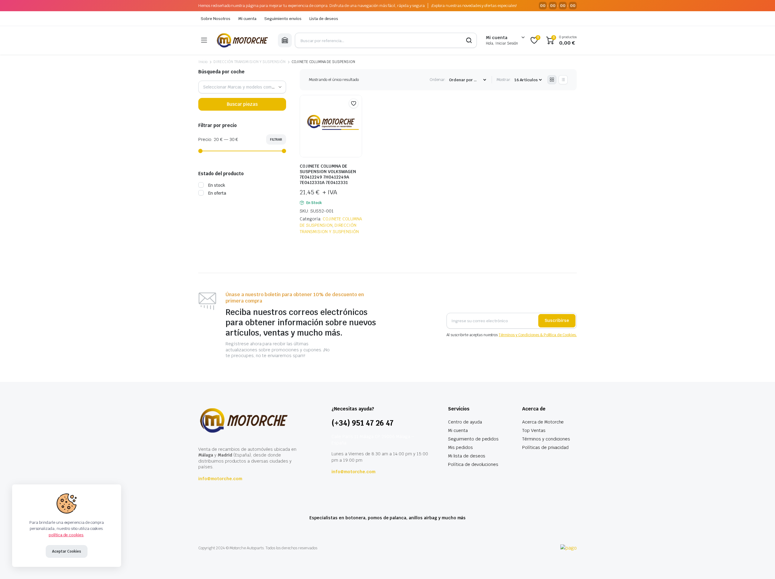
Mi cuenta (247, 18)
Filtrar (276, 139)
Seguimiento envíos (282, 18)
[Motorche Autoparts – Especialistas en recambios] (242, 40)
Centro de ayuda (465, 422)
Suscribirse (557, 320)
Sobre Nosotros (215, 18)
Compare (356, 115)
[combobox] (242, 87)
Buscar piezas (242, 104)
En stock (216, 185)
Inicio (202, 61)
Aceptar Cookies (66, 551)
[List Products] (563, 79)
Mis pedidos (460, 447)
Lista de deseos (323, 18)
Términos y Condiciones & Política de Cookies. (538, 335)
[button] (354, 103)
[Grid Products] (551, 79)
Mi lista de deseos (466, 456)
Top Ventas (534, 430)
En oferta (217, 193)
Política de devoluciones (473, 464)
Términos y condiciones (546, 439)
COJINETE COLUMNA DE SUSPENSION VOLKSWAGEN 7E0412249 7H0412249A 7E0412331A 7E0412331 (328, 174)
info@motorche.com (220, 478)
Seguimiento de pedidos (473, 439)
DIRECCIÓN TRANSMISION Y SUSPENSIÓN (249, 61)
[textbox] (242, 87)
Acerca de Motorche (543, 422)
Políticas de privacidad (545, 447)
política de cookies (66, 534)
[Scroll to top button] (761, 565)
